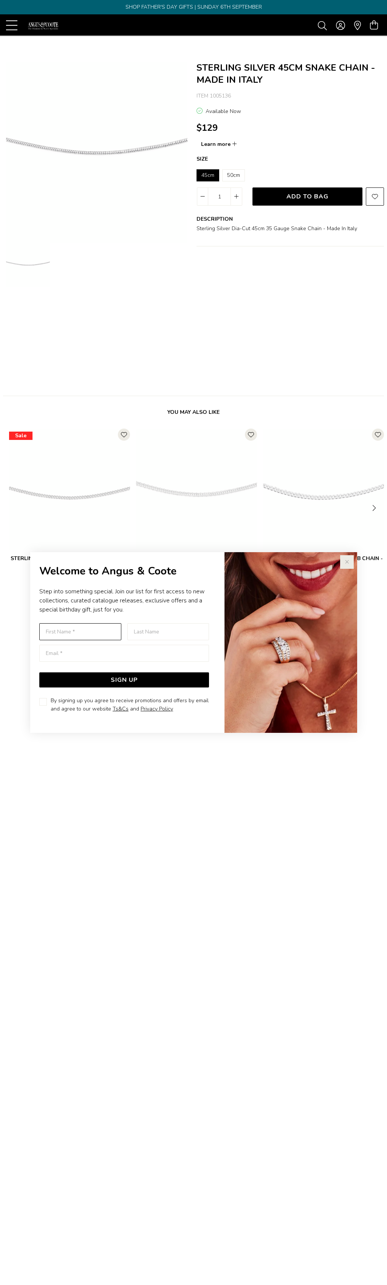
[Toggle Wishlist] (124, 435)
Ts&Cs (120, 708)
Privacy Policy (157, 708)
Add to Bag (307, 196)
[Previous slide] (12, 507)
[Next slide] (375, 507)
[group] (193, 7)
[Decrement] (202, 196)
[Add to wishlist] (375, 196)
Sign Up (124, 680)
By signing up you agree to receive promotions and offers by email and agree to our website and (130, 704)
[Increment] (236, 196)
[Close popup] (347, 562)
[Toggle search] (324, 25)
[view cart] (374, 25)
